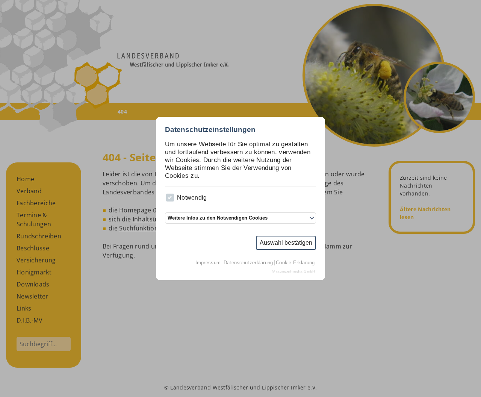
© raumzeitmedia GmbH (293, 271)
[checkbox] (170, 198)
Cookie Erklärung (295, 262)
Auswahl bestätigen (286, 242)
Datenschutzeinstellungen (210, 129)
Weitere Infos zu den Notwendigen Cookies (218, 218)
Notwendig (192, 197)
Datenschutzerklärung (248, 262)
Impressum (208, 262)
